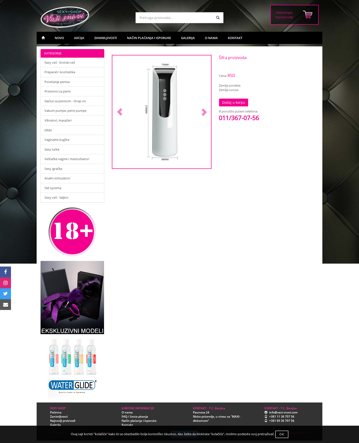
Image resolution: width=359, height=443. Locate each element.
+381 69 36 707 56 (281, 421)
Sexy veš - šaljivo (56, 197)
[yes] (217, 17)
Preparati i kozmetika (59, 72)
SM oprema (52, 188)
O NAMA (211, 38)
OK (281, 434)
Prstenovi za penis (57, 91)
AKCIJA (79, 38)
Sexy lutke (51, 149)
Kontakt (127, 425)
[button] (119, 111)
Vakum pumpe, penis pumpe (65, 110)
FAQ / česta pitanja (135, 416)
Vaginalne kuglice (56, 139)
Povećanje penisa (57, 82)
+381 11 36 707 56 (281, 416)
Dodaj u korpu (233, 102)
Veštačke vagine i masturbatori (66, 159)
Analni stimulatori (57, 178)
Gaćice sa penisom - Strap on (65, 101)
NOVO (59, 38)
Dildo (48, 130)
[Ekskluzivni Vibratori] (72, 297)
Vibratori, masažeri (58, 120)
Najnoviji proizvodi (62, 421)
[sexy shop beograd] (43, 38)
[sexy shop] (84, 17)
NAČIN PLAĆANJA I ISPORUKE (149, 38)
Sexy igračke (53, 168)
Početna (56, 412)
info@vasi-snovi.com (283, 412)
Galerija (55, 425)
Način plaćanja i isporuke (139, 421)
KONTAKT (235, 38)
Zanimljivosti (59, 416)
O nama (127, 412)
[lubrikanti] (72, 366)
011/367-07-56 (239, 117)
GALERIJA (188, 38)
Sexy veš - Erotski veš (59, 62)
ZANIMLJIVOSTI (105, 38)
